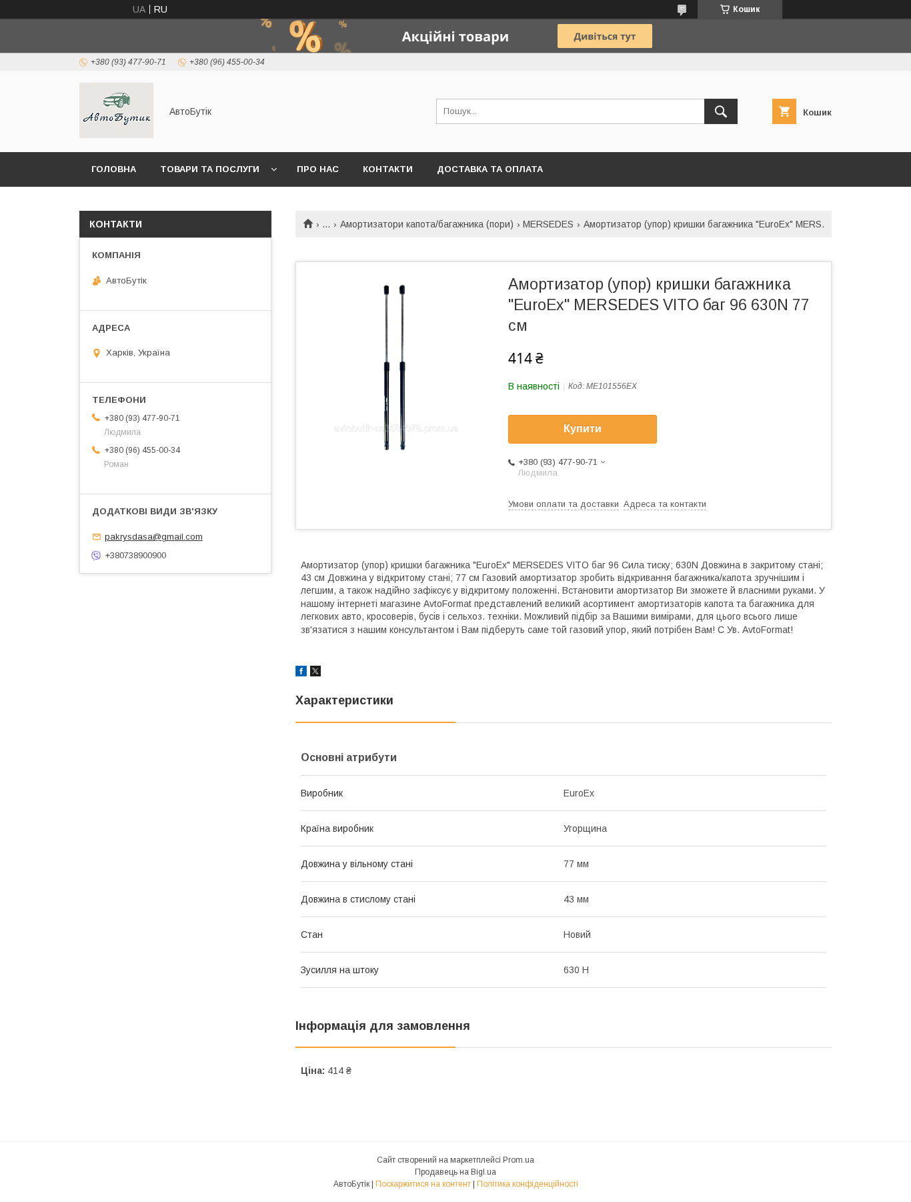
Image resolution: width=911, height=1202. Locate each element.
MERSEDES (548, 224)
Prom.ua (518, 1160)
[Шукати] (721, 111)
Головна (113, 169)
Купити (583, 428)
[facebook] (301, 673)
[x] (315, 673)
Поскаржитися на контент (423, 1184)
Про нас (318, 169)
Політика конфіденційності (527, 1184)
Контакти (388, 169)
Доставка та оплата (490, 169)
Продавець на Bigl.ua (455, 1172)
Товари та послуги (209, 169)
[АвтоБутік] (116, 134)
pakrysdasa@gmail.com (154, 537)
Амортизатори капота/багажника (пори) (427, 224)
